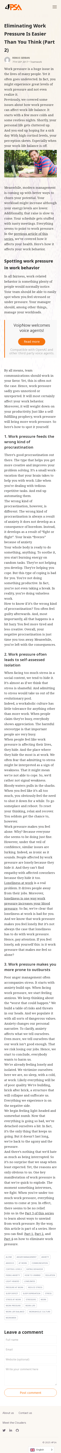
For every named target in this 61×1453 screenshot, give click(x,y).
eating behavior (34, 1269)
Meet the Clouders (14, 1422)
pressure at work (14, 1287)
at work (23, 1263)
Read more (32, 341)
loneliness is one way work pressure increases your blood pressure (27, 903)
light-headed (12, 1281)
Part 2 (39, 1234)
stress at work (13, 1299)
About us (8, 1413)
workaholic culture (39, 1311)
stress (48, 1293)
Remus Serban (21, 57)
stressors (31, 1299)
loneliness (29, 1281)
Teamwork (36, 61)
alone (9, 1257)
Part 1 (28, 1234)
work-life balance (15, 1311)
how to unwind (33, 1275)
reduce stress (35, 1287)
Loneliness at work (18, 883)
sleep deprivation (31, 1293)
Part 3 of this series (39, 1213)
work (43, 1299)
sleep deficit (12, 1293)
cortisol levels (14, 1269)
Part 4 (8, 1239)
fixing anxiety (13, 1275)
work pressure (13, 1305)
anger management (27, 1257)
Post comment (30, 1393)
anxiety (45, 1257)
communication (40, 1263)
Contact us (25, 1413)
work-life (30, 1305)
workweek (11, 1317)
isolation (50, 1275)
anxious (10, 1263)
